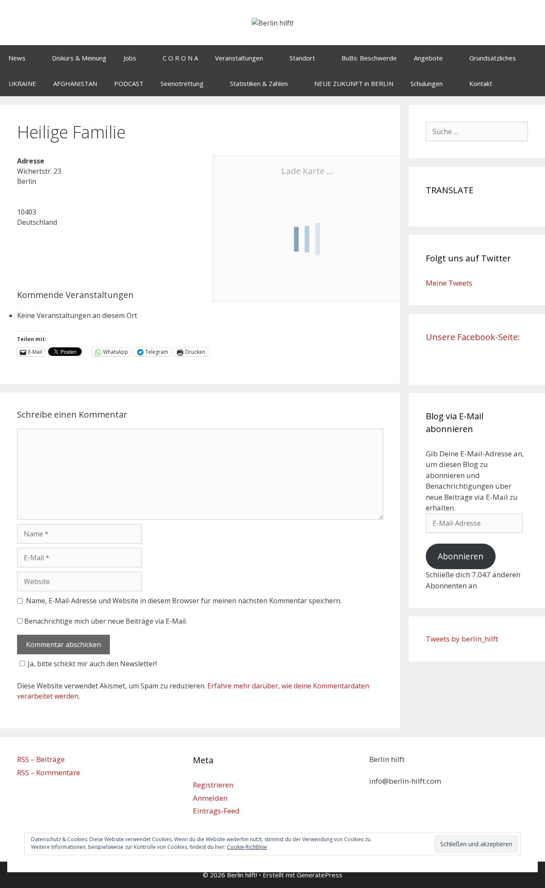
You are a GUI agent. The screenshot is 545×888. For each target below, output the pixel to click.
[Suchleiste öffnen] (532, 83)
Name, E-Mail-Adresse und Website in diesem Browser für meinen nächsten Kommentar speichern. (183, 600)
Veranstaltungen (239, 58)
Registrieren (213, 785)
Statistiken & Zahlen (259, 83)
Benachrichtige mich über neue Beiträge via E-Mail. (105, 621)
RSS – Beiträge (41, 759)
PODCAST (128, 83)
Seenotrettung (182, 83)
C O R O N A (180, 58)
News (17, 58)
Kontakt (480, 83)
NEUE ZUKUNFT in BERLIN (353, 83)
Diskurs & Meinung (79, 58)
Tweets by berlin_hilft (462, 639)
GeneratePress (319, 875)
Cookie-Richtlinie (247, 847)
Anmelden (210, 798)
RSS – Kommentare (48, 772)
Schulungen (426, 83)
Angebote (428, 58)
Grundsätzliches (492, 58)
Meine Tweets (449, 283)
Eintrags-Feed (216, 811)
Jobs (129, 58)
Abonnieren (460, 556)
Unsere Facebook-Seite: (473, 337)
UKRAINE (22, 83)
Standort (302, 58)
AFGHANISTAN (75, 83)
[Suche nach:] (477, 131)
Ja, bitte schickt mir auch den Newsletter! (92, 663)
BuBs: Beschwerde (369, 58)
